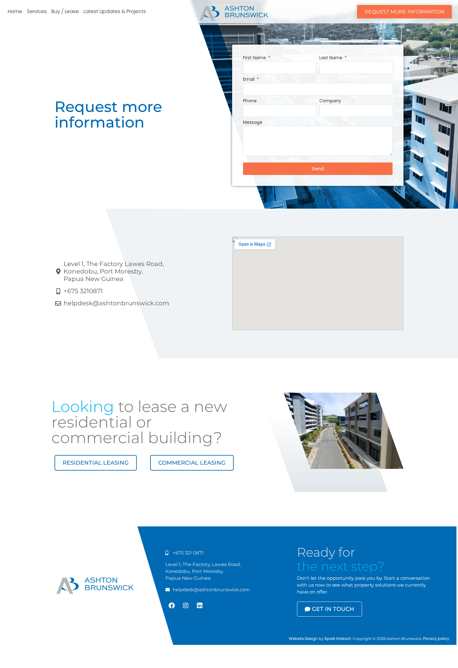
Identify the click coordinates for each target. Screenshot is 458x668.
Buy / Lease (65, 11)
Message (252, 122)
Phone (250, 101)
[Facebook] (171, 605)
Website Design (303, 638)
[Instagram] (185, 605)
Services (37, 11)
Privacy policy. (436, 638)
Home (15, 11)
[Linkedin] (199, 605)
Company (330, 101)
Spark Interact (337, 638)
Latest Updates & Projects (114, 11)
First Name (255, 58)
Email (249, 79)
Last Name (331, 58)
